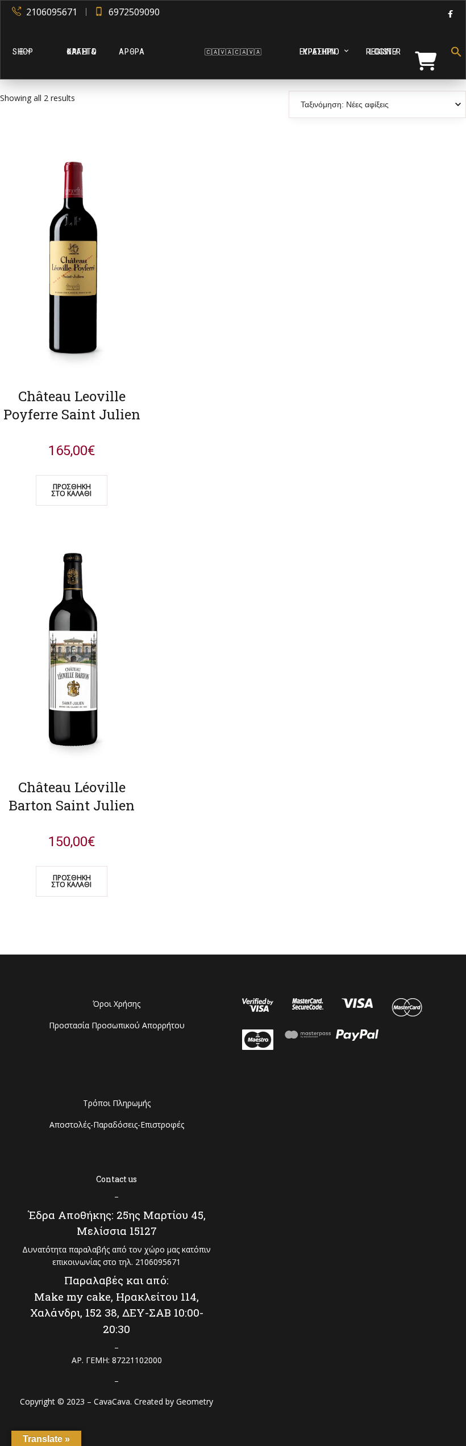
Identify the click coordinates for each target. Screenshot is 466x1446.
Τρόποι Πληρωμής (117, 1103)
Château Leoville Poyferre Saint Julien (71, 405)
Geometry (194, 1401)
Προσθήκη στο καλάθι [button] (71, 490)
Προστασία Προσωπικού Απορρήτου (117, 1025)
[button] (453, 52)
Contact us (116, 1179)
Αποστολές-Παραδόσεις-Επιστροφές (116, 1124)
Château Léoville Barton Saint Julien (72, 796)
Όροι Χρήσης (116, 1003)
